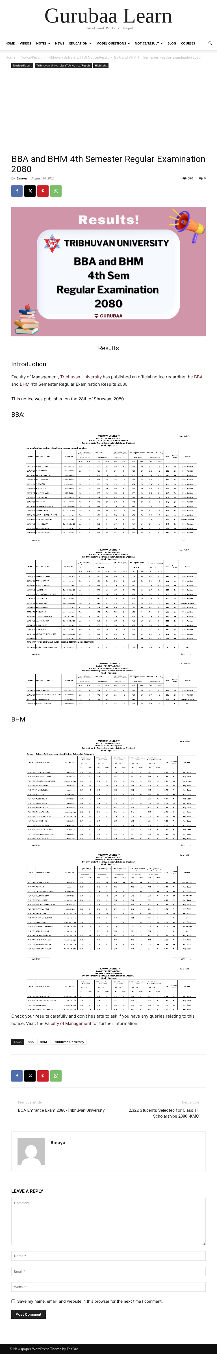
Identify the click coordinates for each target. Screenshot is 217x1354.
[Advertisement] (108, 111)
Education (78, 43)
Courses (188, 43)
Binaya (21, 178)
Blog (172, 43)
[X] (30, 191)
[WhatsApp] (56, 191)
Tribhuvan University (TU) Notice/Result (78, 57)
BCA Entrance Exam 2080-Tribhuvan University (61, 1110)
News (59, 43)
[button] (210, 43)
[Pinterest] (43, 191)
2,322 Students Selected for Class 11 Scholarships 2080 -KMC (164, 1113)
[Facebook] (17, 191)
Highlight (101, 65)
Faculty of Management (68, 1023)
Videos (25, 43)
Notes (41, 43)
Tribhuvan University (81, 376)
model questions (111, 43)
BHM (24, 384)
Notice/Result (147, 43)
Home (10, 43)
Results (108, 348)
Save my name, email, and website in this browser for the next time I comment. (90, 1301)
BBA (198, 376)
